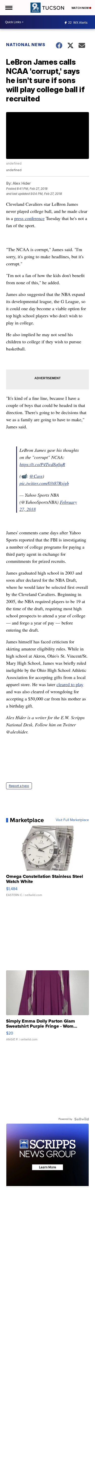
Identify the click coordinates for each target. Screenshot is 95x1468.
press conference (29, 218)
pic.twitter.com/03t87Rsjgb (44, 483)
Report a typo (19, 786)
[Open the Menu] (8, 7)
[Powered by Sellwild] (81, 1119)
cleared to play (69, 684)
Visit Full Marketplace (72, 820)
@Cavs (36, 476)
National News (25, 44)
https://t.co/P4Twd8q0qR (42, 464)
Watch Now (80, 7)
